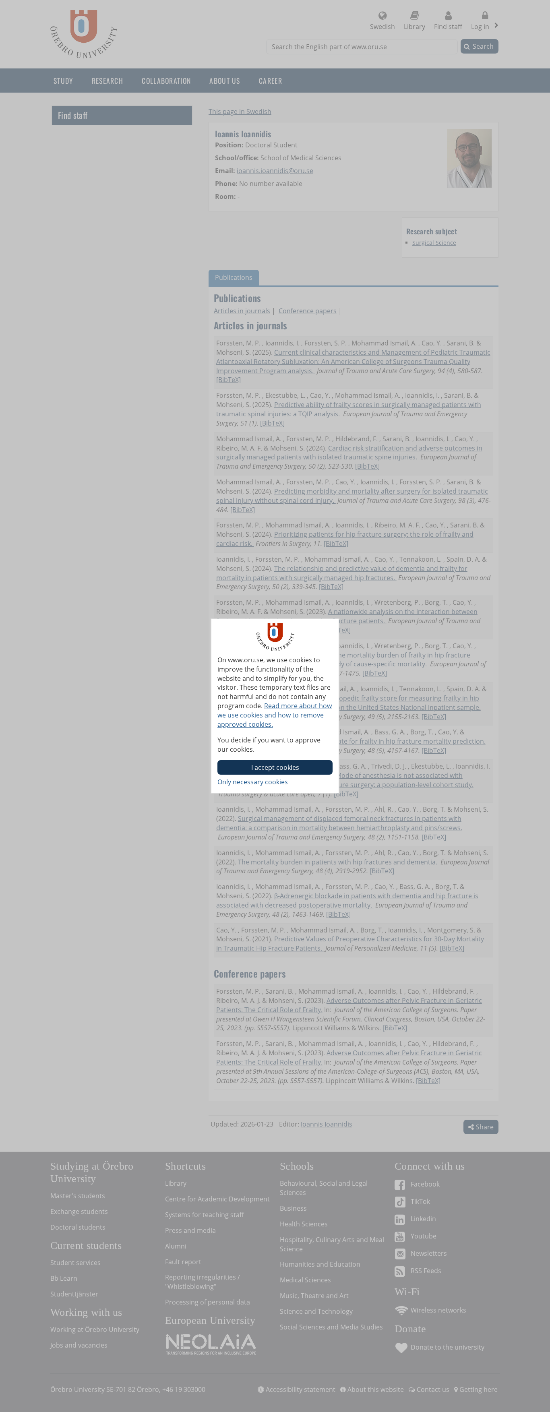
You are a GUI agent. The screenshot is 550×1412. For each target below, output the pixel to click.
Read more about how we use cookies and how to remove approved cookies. (274, 715)
